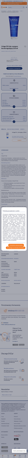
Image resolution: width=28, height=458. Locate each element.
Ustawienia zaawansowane (16, 245)
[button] (26, 450)
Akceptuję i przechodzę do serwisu (15, 247)
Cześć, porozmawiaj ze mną (19, 450)
